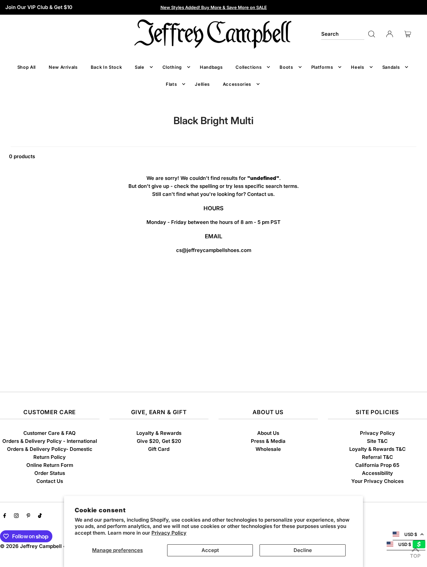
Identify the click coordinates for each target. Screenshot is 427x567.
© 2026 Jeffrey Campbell (31, 546)
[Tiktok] (40, 516)
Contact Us (49, 481)
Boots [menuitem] (286, 67)
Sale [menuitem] (139, 67)
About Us (268, 433)
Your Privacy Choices (377, 481)
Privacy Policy (168, 533)
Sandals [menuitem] (391, 67)
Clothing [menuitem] (172, 67)
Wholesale (268, 449)
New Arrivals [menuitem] (63, 67)
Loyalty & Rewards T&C (377, 449)
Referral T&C (377, 457)
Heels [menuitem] (357, 67)
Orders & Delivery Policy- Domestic (49, 449)
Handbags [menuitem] (211, 67)
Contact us (260, 194)
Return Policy (49, 457)
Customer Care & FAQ (49, 433)
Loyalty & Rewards (158, 433)
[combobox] (342, 34)
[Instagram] (16, 516)
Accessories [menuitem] (237, 84)
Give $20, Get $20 (159, 441)
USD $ (410, 534)
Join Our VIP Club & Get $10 (38, 7)
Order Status (49, 473)
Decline (303, 550)
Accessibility (377, 473)
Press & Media (268, 441)
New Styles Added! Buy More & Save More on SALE (213, 7)
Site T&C (377, 441)
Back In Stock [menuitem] (106, 67)
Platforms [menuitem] (322, 67)
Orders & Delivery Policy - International (49, 441)
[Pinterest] (28, 516)
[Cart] (407, 34)
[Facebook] (4, 516)
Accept (210, 550)
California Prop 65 (377, 465)
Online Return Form (49, 465)
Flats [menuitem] (171, 84)
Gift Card (158, 449)
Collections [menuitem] (249, 67)
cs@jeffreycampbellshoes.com (213, 250)
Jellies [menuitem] (202, 84)
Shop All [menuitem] (26, 67)
